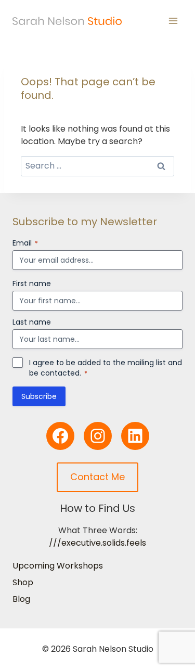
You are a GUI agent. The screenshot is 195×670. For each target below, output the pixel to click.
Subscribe (39, 396)
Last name (31, 322)
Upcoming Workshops (57, 566)
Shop (22, 582)
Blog (21, 599)
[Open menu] (173, 20)
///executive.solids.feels (97, 543)
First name (31, 283)
